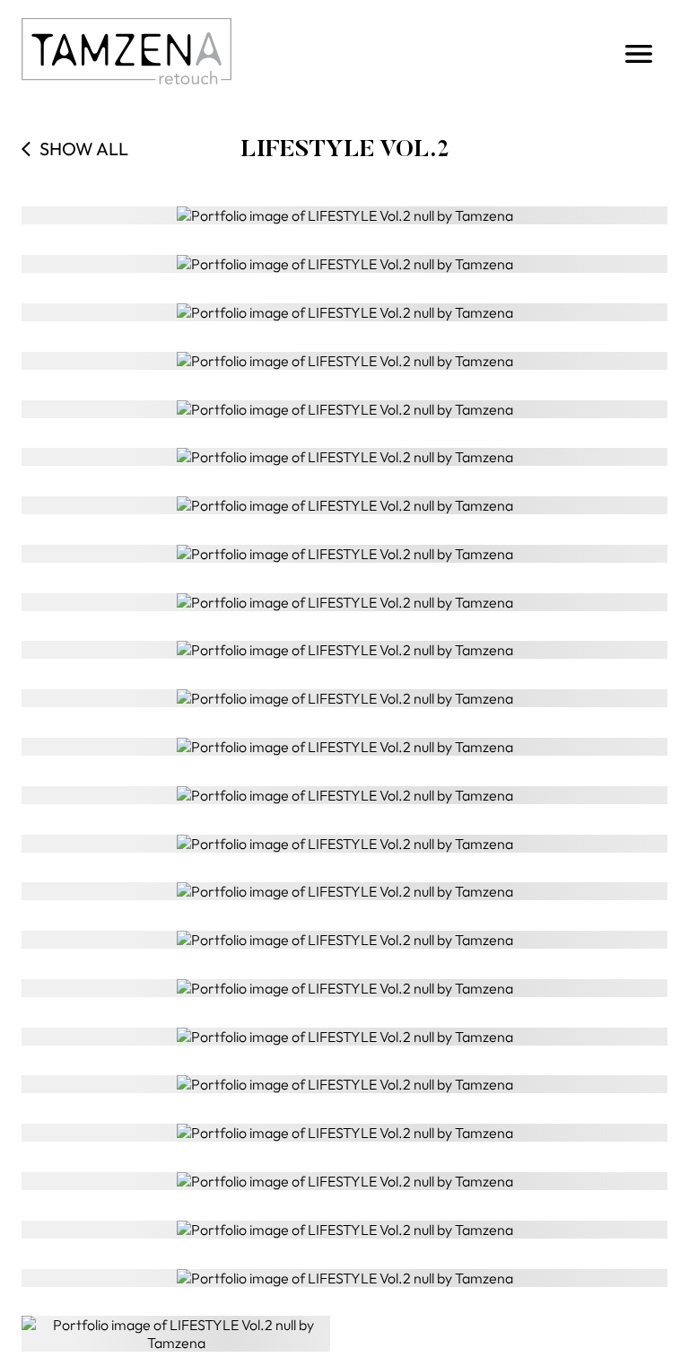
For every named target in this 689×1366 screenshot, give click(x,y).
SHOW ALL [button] (83, 148)
